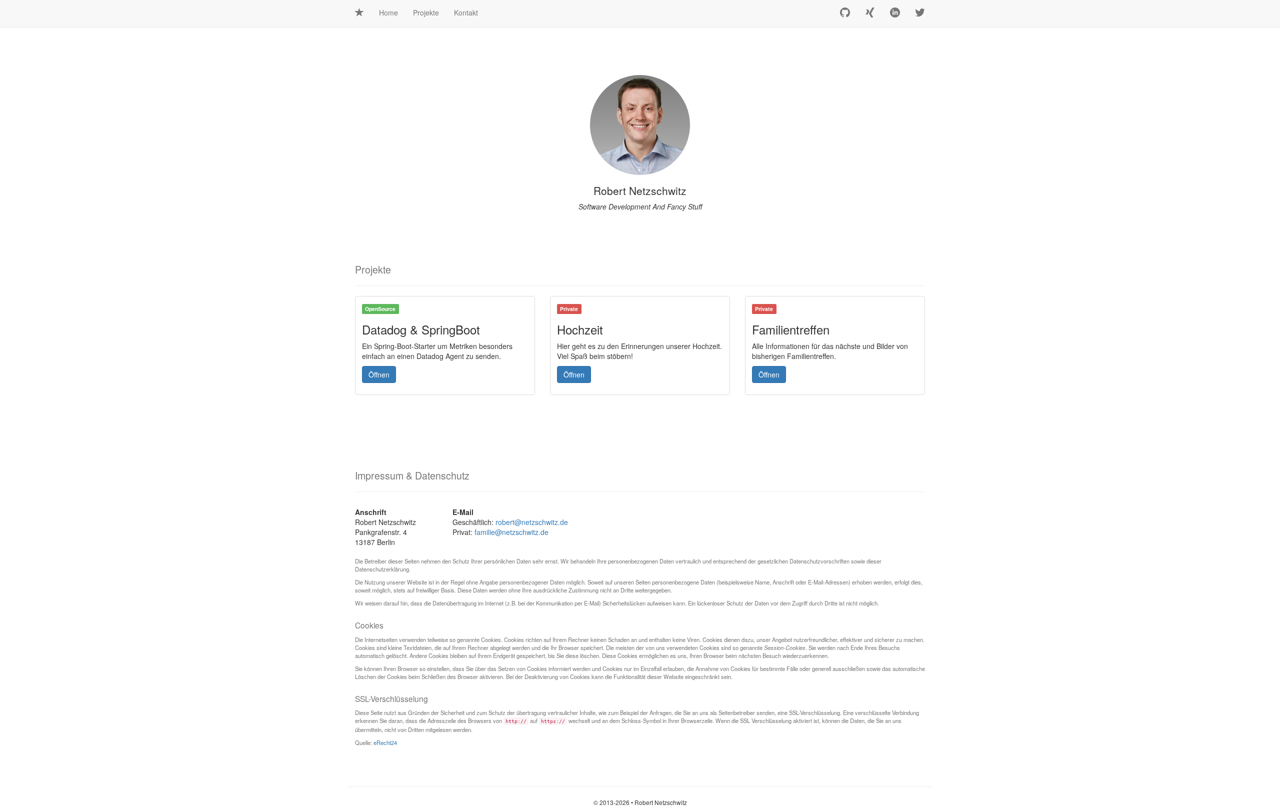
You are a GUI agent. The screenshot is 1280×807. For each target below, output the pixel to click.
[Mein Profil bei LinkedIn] (895, 13)
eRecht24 (385, 742)
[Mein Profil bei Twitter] (920, 13)
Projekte (426, 13)
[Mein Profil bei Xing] (870, 13)
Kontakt (466, 13)
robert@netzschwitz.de (532, 522)
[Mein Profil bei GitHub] (845, 13)
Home (388, 13)
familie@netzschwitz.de (511, 532)
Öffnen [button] (379, 375)
